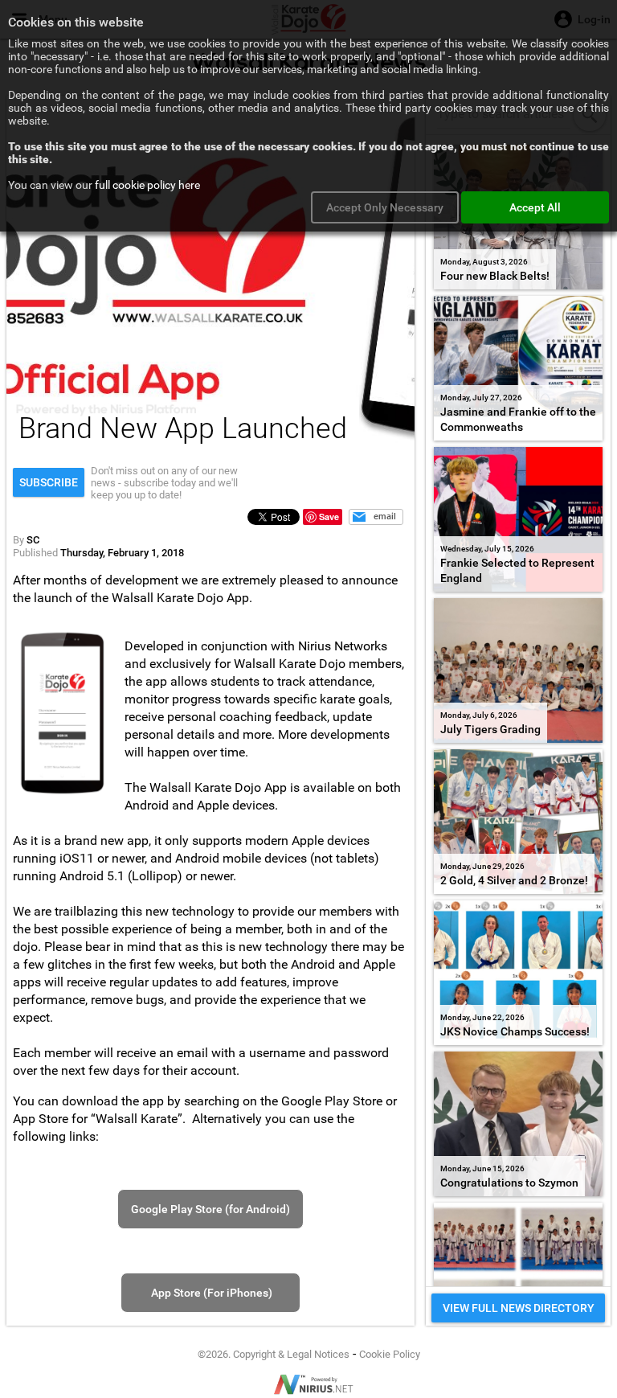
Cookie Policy (389, 1354)
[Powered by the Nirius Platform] (308, 1384)
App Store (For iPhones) (210, 1292)
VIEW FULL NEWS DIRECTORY (519, 1308)
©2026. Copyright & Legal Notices (273, 1354)
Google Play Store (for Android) (210, 1209)
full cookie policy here (147, 184)
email (385, 516)
